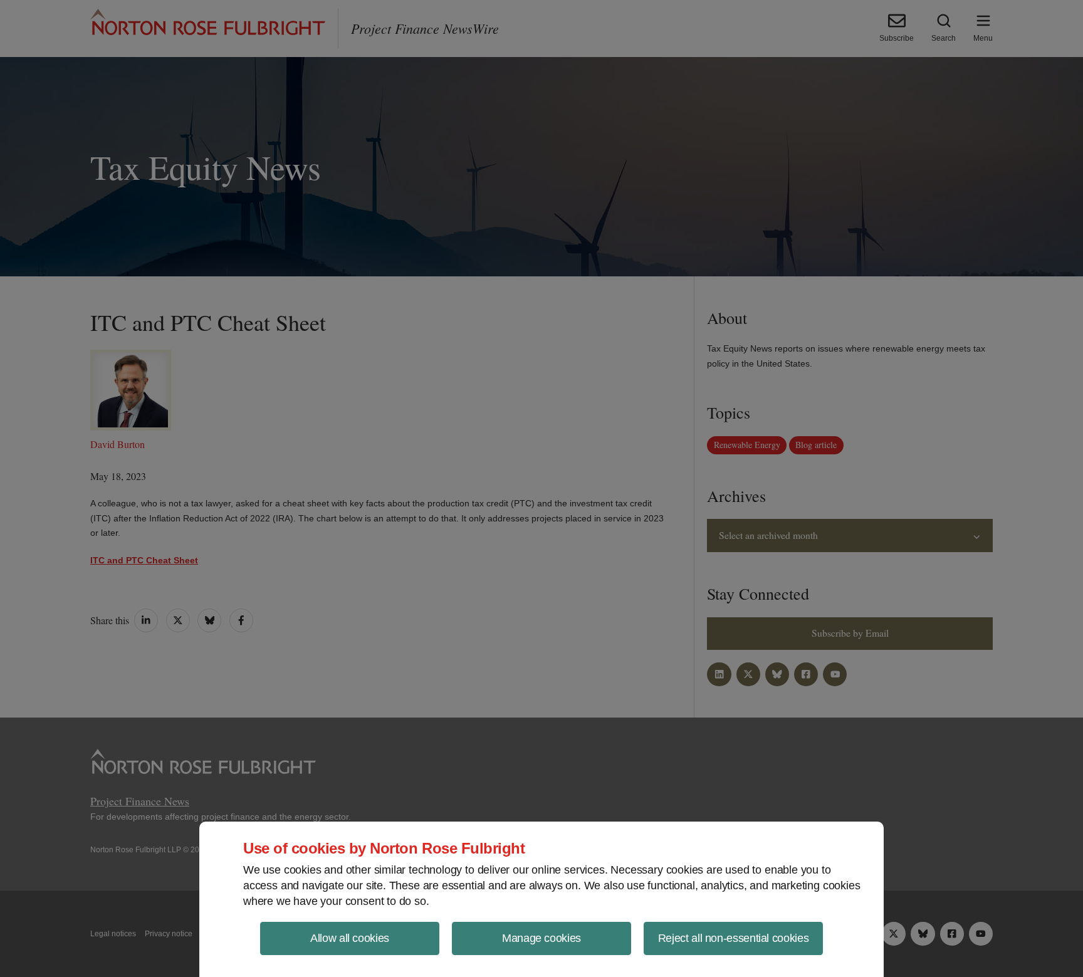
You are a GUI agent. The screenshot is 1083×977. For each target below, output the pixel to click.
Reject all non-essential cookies (733, 938)
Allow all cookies (349, 938)
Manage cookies (541, 938)
